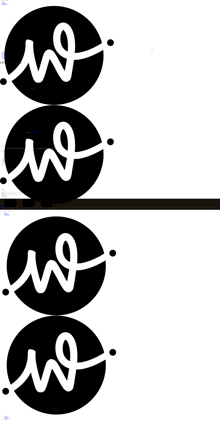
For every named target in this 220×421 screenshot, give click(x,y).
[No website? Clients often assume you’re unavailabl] (55, 139)
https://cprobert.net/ (35, 132)
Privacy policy (42, 209)
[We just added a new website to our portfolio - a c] (165, 139)
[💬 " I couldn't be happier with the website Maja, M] (128, 139)
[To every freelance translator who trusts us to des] (18, 139)
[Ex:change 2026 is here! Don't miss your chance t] (91, 139)
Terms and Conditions (35, 209)
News (3, 161)
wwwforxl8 (7, 159)
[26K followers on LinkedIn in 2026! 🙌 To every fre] (201, 139)
